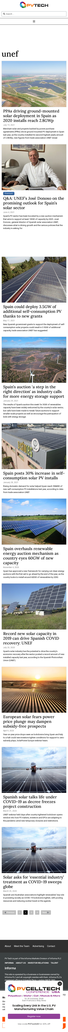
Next (44, 912)
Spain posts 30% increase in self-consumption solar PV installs (34, 475)
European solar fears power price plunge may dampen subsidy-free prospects (28, 721)
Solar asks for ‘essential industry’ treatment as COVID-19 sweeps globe (33, 882)
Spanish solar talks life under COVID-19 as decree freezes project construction (30, 801)
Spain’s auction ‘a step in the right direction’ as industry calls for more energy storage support (33, 391)
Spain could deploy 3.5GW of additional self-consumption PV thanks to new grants (32, 311)
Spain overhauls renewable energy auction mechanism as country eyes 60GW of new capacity (31, 555)
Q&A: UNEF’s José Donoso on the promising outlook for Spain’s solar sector (33, 203)
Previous (10, 912)
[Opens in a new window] (10, 968)
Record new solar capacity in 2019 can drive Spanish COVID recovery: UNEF (31, 638)
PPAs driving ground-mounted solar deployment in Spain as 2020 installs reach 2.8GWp (31, 115)
